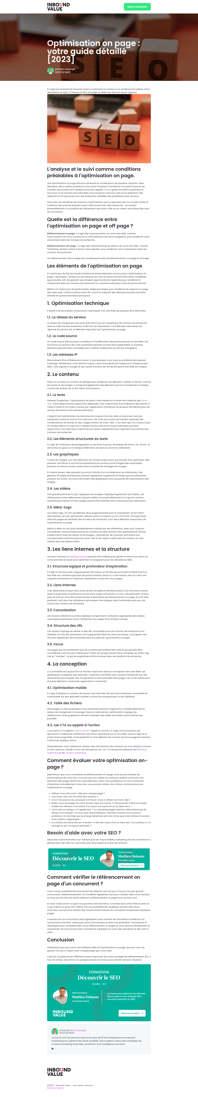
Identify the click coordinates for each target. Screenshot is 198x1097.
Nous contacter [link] (137, 6)
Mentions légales (55, 1088)
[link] (58, 6)
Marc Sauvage (67, 69)
